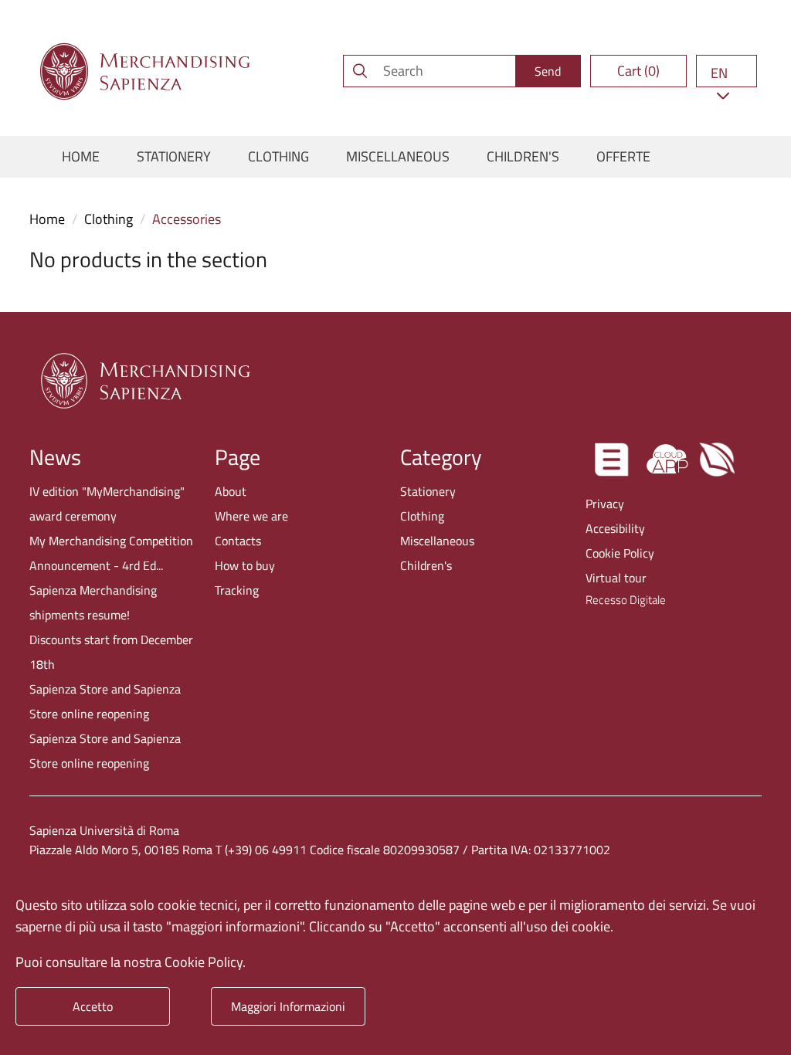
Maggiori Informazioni (288, 1006)
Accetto (93, 1006)
